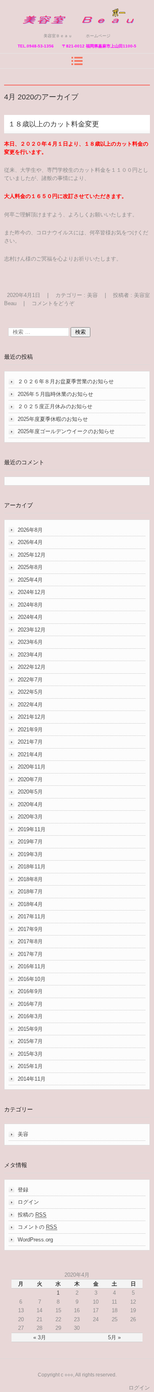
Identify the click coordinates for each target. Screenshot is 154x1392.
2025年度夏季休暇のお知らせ (53, 419)
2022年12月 (32, 667)
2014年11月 (32, 1079)
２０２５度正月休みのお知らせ (55, 406)
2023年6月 (30, 642)
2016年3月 (30, 1016)
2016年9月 (30, 991)
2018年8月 (30, 879)
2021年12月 (32, 717)
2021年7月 (30, 742)
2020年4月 (30, 804)
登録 (23, 1190)
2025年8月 (30, 567)
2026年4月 (30, 542)
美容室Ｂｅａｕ (44, 30)
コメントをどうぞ (53, 303)
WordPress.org (35, 1240)
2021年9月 (30, 729)
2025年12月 (32, 555)
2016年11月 (32, 966)
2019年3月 (30, 854)
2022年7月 (30, 680)
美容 (92, 295)
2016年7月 (30, 1004)
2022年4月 (30, 705)
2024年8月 (30, 605)
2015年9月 (30, 1029)
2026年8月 (30, 530)
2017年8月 (30, 941)
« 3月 (39, 1337)
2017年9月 (30, 929)
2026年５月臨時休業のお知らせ (55, 394)
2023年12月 (32, 630)
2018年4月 (30, 904)
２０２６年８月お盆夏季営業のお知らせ (66, 381)
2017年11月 (32, 916)
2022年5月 (30, 692)
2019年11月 (32, 829)
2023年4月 (30, 655)
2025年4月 (30, 580)
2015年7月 (30, 1041)
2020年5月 (30, 792)
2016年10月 (32, 979)
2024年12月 (32, 592)
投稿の (32, 1215)
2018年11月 (32, 867)
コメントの (37, 1227)
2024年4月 (30, 617)
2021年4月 (30, 754)
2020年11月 (32, 767)
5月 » (114, 1337)
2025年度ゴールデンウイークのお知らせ (66, 431)
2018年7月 (30, 891)
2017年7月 (30, 954)
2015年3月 (30, 1054)
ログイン (28, 1202)
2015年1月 (30, 1066)
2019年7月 (30, 842)
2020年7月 (30, 779)
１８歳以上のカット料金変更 (53, 124)
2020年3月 (30, 817)
